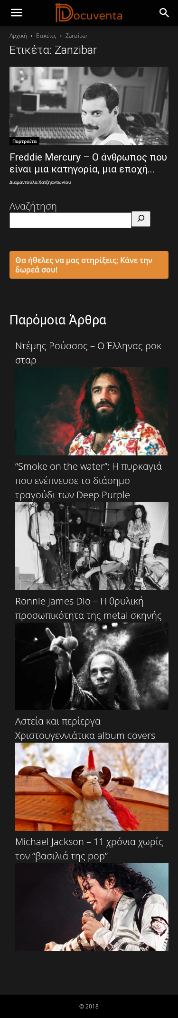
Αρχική (18, 35)
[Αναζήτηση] (140, 219)
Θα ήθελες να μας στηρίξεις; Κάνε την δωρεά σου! (83, 265)
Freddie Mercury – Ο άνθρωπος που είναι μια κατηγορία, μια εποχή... (88, 163)
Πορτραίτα (24, 141)
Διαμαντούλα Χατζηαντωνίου (40, 182)
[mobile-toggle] (16, 13)
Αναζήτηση (33, 206)
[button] (164, 13)
